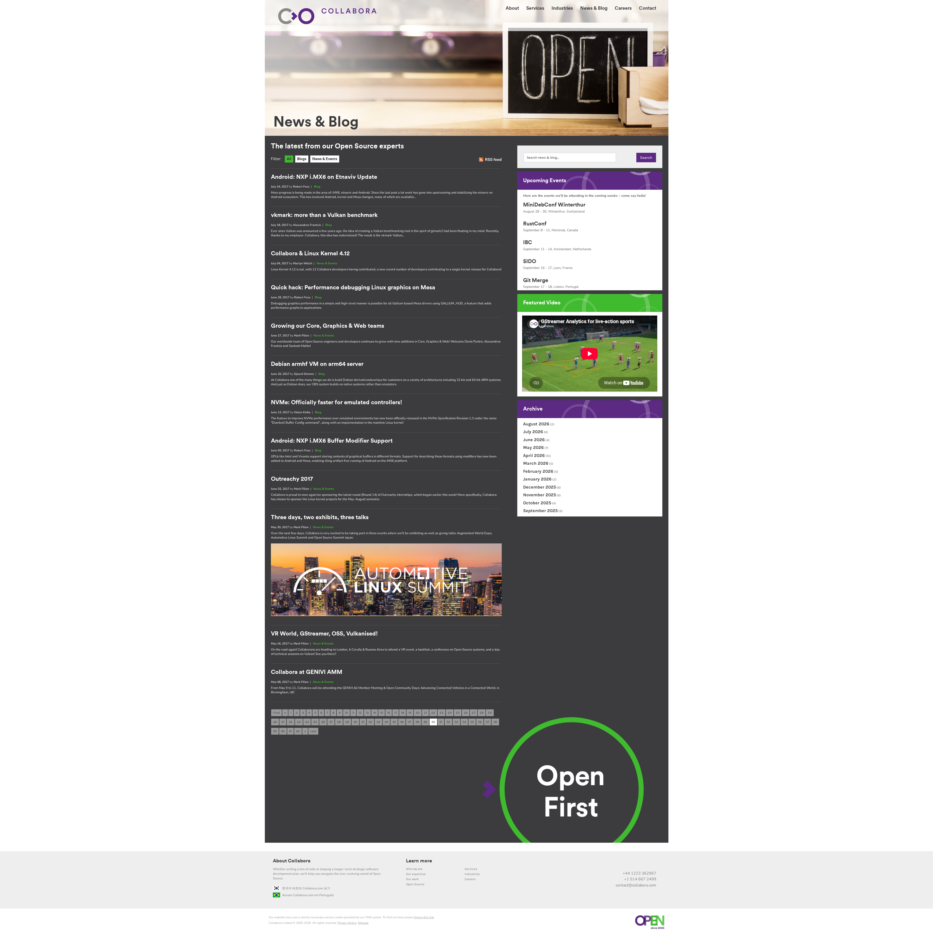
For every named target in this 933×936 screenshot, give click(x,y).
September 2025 (540, 510)
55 (472, 722)
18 (402, 712)
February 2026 (538, 471)
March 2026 (535, 463)
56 (480, 722)
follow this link (424, 917)
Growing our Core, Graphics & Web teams (327, 326)
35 (315, 722)
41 (363, 722)
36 (323, 722)
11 (353, 712)
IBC (527, 242)
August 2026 (536, 424)
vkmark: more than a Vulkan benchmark (324, 215)
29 (490, 712)
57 (487, 722)
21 (425, 712)
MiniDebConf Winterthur (554, 204)
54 (464, 722)
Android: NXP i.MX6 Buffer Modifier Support (332, 441)
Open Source (415, 884)
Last (313, 731)
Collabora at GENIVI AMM (306, 672)
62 (298, 731)
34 (307, 722)
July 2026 (533, 431)
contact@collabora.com (636, 885)
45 (394, 722)
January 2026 (537, 479)
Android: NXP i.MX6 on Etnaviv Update (324, 177)
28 (482, 712)
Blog (317, 187)
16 (388, 712)
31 (282, 722)
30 (275, 722)
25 (457, 712)
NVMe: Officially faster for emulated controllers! (336, 402)
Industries (472, 874)
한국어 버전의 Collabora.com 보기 (306, 888)
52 (448, 722)
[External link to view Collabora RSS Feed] (651, 863)
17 (395, 712)
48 (417, 722)
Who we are (414, 869)
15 (381, 712)
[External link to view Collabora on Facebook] (641, 863)
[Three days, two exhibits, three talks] (386, 615)
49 (425, 722)
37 (331, 722)
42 (370, 722)
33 (299, 722)
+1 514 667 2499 (640, 879)
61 (290, 731)
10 (346, 712)
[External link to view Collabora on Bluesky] (631, 863)
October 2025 (537, 503)
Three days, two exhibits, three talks (320, 517)
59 (275, 731)
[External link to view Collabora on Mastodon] (621, 863)
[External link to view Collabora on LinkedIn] (600, 863)
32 (291, 722)
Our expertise (416, 874)
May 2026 (533, 447)
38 (339, 722)
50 (433, 722)
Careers (470, 879)
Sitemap (363, 923)
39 (347, 722)
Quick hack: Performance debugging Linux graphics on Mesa (353, 288)
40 (355, 722)
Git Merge (535, 280)
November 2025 (539, 495)
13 (367, 712)
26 (465, 712)
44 (386, 722)
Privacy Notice (347, 923)
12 (360, 712)
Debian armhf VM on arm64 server (317, 364)
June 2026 (534, 439)
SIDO (529, 261)
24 (449, 712)
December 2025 (539, 487)
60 (283, 731)
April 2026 (534, 455)
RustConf (534, 223)
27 (473, 712)
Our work (412, 879)
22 (433, 712)
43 (378, 722)
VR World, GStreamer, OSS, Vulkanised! (324, 634)
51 (441, 722)
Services (471, 869)
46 (402, 722)
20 (418, 712)
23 (441, 712)
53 (456, 722)
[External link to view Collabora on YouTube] (610, 863)
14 (374, 712)
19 (409, 712)
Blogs (301, 159)
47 (409, 722)
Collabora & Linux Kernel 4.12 (310, 254)
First (276, 712)
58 (495, 722)
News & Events (324, 159)
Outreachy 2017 (292, 479)
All (289, 159)
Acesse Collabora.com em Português (308, 895)
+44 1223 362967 (639, 873)
